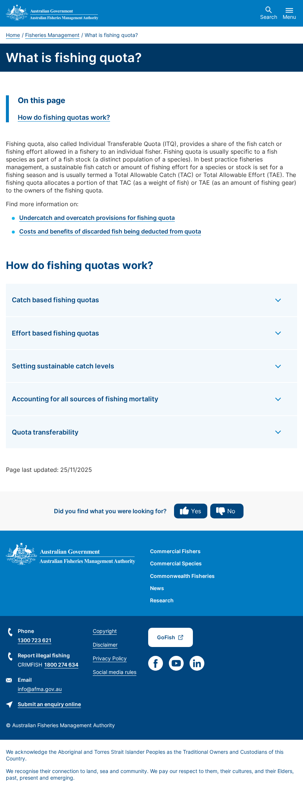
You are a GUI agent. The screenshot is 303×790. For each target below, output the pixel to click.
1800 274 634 (61, 664)
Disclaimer (105, 644)
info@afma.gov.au (40, 689)
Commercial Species (176, 563)
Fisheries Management (52, 35)
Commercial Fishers (175, 551)
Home (13, 35)
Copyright (105, 631)
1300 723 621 (34, 640)
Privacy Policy (110, 658)
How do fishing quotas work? (64, 117)
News (157, 588)
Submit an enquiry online (49, 704)
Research (162, 600)
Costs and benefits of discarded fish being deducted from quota (110, 231)
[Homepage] (52, 13)
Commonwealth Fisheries (182, 576)
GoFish (166, 637)
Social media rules (114, 672)
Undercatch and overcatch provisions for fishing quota (97, 217)
